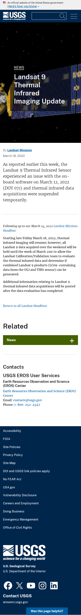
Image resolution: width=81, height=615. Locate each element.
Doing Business (13, 511)
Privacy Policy (13, 455)
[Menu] (74, 16)
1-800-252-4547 (27, 404)
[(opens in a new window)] (8, 585)
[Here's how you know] (40, 5)
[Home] (14, 19)
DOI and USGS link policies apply (26, 471)
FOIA (6, 439)
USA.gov (9, 487)
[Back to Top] (67, 601)
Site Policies (11, 447)
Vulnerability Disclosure (20, 495)
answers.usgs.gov (15, 602)
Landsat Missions (19, 150)
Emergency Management (20, 519)
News (19, 67)
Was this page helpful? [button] (47, 611)
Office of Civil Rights (17, 527)
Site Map (9, 463)
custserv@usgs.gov (27, 400)
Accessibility (12, 431)
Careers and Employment (21, 503)
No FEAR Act (12, 479)
